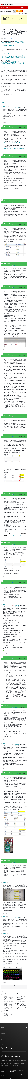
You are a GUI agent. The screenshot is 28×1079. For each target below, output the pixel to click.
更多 (22, 7)
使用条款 (3, 1071)
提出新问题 (22, 11)
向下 (6, 122)
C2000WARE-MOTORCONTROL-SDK (16, 42)
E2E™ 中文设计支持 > (5, 7)
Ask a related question (11, 19)
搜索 (24, 4)
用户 (27, 4)
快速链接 (3, 1033)
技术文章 (17, 7)
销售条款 (21, 1070)
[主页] (7, 4)
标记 (14, 985)
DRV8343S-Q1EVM (9, 60)
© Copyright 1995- (6, 1074)
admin (5, 38)
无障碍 (2, 1070)
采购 (2, 1039)
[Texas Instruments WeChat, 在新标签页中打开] (2, 1048)
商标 (7, 1071)
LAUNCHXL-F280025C (10, 44)
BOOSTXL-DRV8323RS (5, 64)
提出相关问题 (19, 11)
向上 (3, 122)
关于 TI (2, 1027)
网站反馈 (12, 1071)
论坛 (12, 7)
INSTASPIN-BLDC (18, 44)
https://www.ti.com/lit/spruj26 (17, 535)
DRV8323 (3, 44)
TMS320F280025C (19, 41)
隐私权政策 (14, 1070)
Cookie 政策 (8, 1070)
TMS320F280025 (4, 42)
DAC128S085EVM (10, 45)
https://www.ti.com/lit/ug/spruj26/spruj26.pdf (14, 148)
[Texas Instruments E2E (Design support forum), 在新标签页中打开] (7, 1048)
